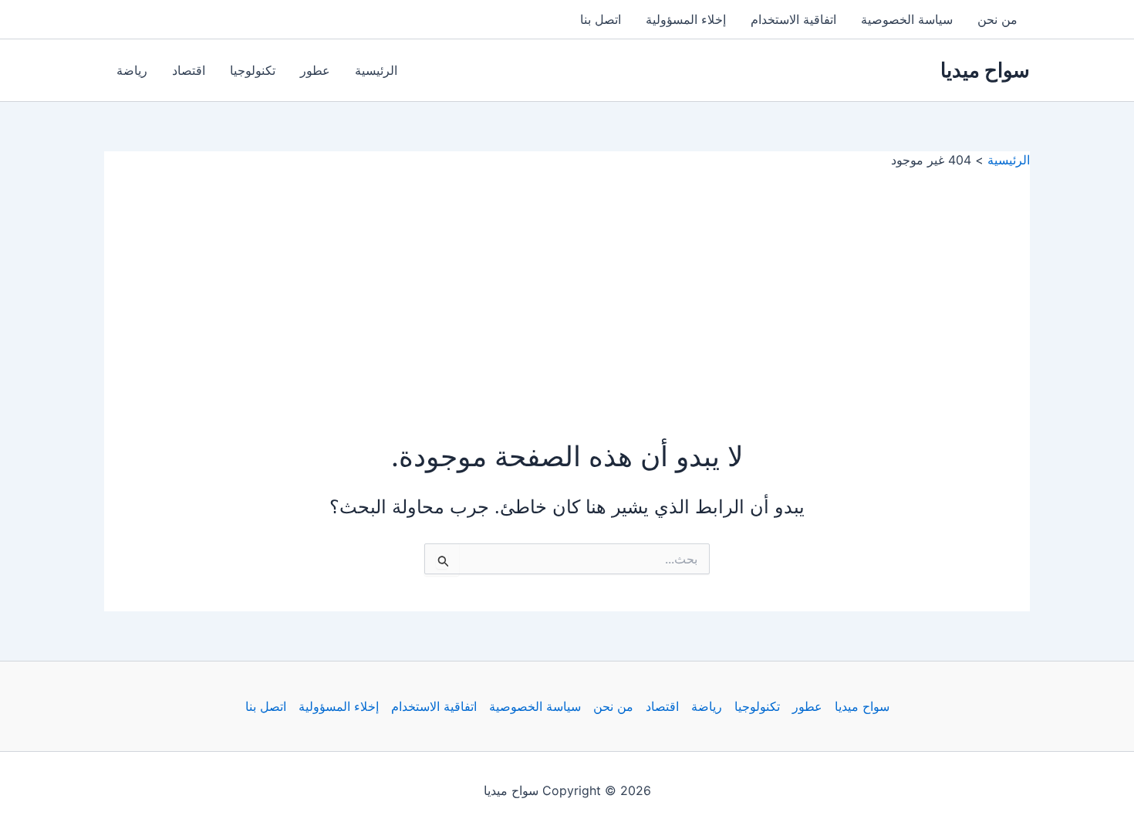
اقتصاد (188, 70)
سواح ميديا (985, 70)
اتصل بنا (600, 19)
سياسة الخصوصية (907, 19)
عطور (315, 70)
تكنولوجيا (252, 70)
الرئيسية (376, 70)
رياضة (131, 70)
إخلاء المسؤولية (686, 19)
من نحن (997, 19)
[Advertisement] (567, 284)
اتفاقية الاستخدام (793, 19)
